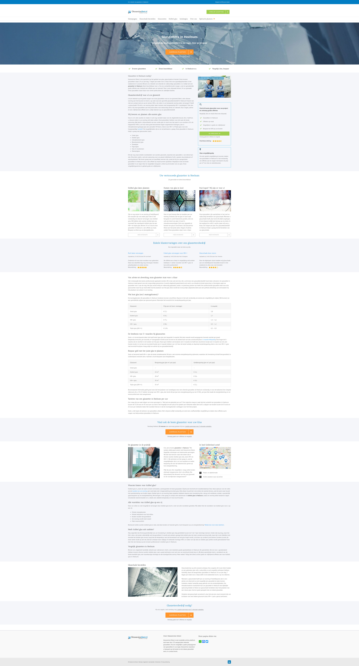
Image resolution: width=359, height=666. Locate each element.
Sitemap (140, 662)
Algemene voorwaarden (149, 662)
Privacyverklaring (165, 662)
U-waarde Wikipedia (208, 339)
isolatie (140, 129)
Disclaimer (157, 662)
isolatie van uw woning (139, 491)
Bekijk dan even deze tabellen (214, 525)
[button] (215, 473)
